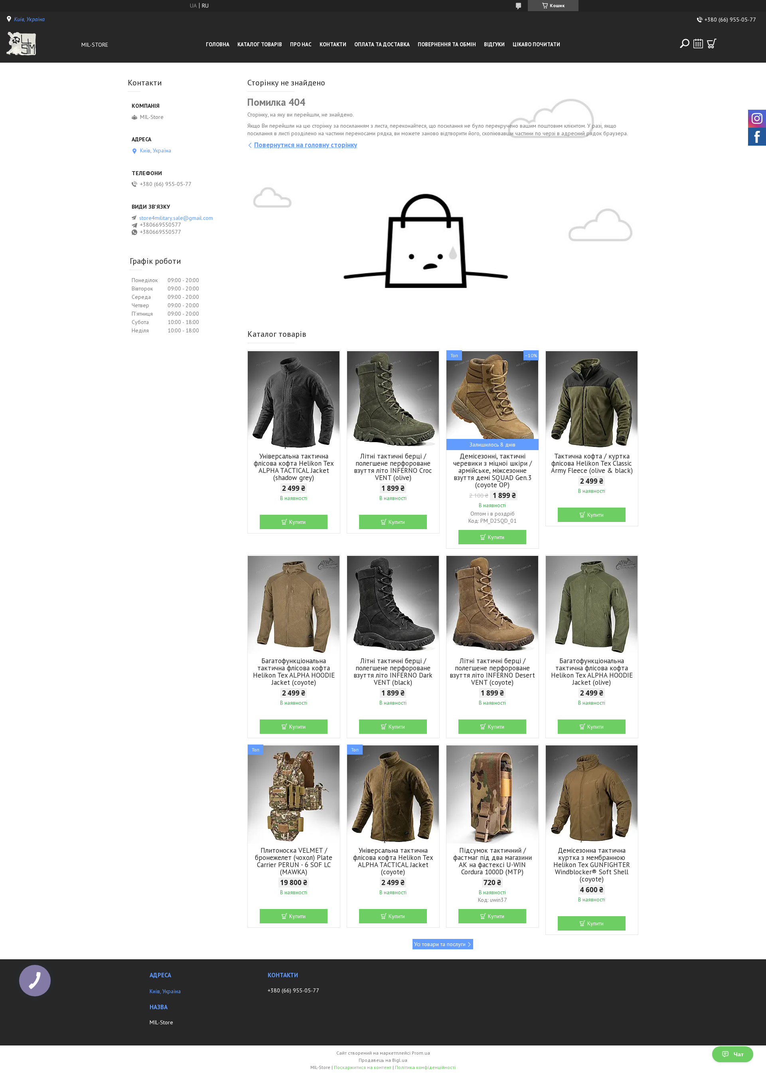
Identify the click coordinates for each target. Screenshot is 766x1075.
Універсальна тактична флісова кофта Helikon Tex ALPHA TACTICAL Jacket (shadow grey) (294, 467)
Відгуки (494, 44)
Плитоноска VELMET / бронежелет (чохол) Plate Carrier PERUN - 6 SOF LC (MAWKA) (293, 861)
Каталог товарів (259, 44)
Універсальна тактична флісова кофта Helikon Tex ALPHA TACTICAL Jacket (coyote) (393, 861)
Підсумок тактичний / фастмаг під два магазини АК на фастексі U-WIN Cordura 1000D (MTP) (492, 861)
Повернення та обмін (447, 44)
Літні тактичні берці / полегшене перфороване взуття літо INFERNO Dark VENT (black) (392, 671)
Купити (297, 522)
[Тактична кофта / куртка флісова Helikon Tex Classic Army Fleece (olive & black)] (592, 400)
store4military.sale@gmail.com (176, 218)
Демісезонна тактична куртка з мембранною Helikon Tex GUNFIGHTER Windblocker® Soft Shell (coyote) (591, 865)
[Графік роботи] (698, 43)
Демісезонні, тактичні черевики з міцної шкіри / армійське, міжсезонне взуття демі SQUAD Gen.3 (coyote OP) (492, 470)
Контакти (333, 44)
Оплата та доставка (382, 44)
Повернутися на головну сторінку (305, 144)
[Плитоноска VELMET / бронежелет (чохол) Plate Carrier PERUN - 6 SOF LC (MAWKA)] (294, 794)
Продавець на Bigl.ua (383, 1060)
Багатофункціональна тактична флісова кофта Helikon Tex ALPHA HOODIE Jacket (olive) (592, 671)
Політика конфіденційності (425, 1067)
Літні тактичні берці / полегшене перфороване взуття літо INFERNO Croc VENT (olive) (393, 467)
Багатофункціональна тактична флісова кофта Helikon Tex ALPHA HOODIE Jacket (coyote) (294, 671)
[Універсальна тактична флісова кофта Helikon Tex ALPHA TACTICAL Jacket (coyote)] (393, 794)
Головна (217, 44)
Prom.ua (421, 1053)
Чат (739, 1054)
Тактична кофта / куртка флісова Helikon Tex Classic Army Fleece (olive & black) (592, 463)
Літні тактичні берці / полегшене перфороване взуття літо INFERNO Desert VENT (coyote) (492, 671)
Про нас (301, 44)
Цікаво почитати (536, 44)
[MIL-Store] (41, 45)
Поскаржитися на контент (362, 1067)
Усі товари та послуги (440, 944)
